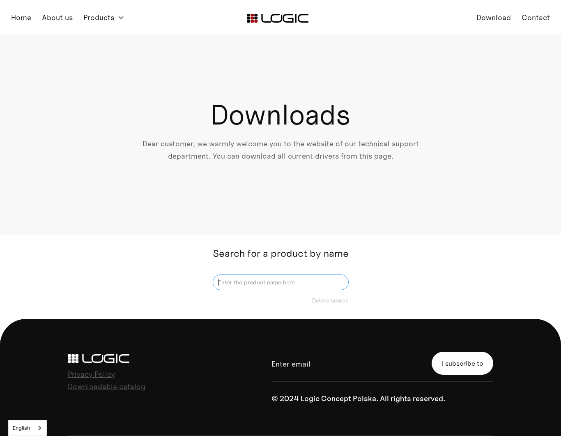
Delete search (330, 300)
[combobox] (27, 428)
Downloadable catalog (106, 386)
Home (21, 17)
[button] (103, 18)
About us (57, 17)
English (21, 427)
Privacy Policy (91, 374)
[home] (277, 18)
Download (493, 17)
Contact (536, 17)
